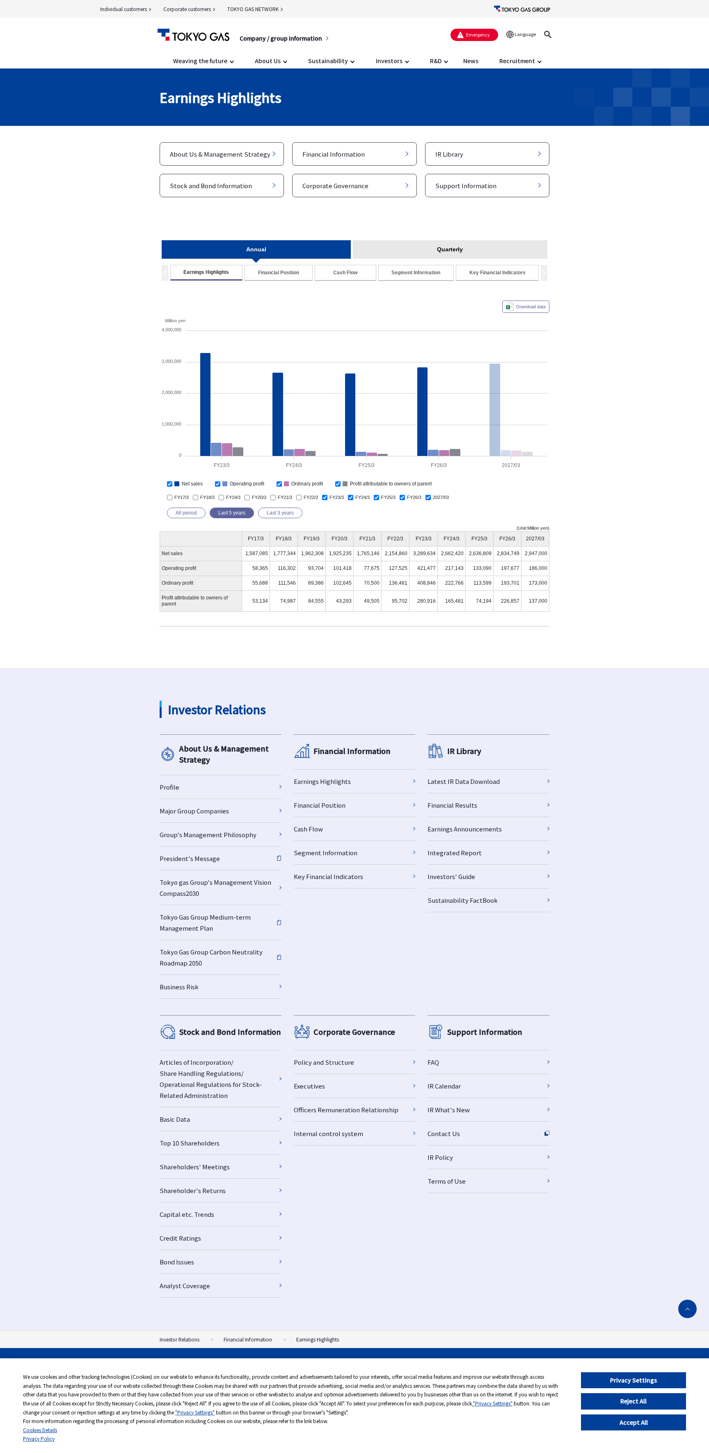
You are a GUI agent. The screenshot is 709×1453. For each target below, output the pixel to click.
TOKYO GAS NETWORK (253, 8)
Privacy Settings (633, 1380)
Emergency (478, 34)
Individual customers (123, 8)
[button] (547, 34)
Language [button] (525, 34)
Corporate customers (187, 8)
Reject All (633, 1401)
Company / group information (281, 38)
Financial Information (248, 1339)
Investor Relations (179, 1339)
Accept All (634, 1422)
